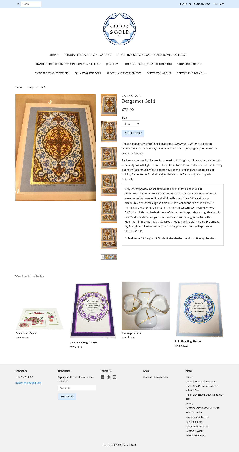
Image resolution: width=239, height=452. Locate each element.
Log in (183, 4)
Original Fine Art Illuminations (87, 54)
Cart (221, 4)
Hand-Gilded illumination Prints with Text (68, 64)
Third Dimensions (190, 64)
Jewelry (112, 64)
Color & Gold (129, 445)
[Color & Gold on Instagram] (114, 377)
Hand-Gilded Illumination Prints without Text (152, 54)
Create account (201, 4)
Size (124, 117)
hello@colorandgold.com (28, 382)
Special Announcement (123, 73)
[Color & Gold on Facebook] (102, 377)
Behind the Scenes (190, 73)
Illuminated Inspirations (155, 377)
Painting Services (88, 73)
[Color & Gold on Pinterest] (108, 377)
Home (54, 54)
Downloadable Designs (52, 73)
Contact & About (158, 73)
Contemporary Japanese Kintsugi (147, 64)
